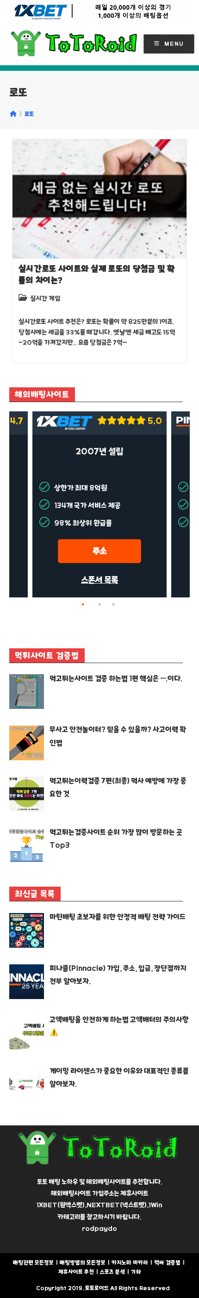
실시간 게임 (45, 298)
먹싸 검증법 (167, 1263)
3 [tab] (113, 604)
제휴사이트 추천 (76, 1272)
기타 (136, 1272)
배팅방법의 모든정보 (83, 1263)
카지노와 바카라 (130, 1263)
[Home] (13, 114)
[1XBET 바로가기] (99, 11)
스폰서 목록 (99, 580)
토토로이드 (97, 1288)
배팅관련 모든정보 (33, 1263)
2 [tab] (99, 604)
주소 (99, 551)
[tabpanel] (99, 504)
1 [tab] (85, 604)
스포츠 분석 (112, 1272)
